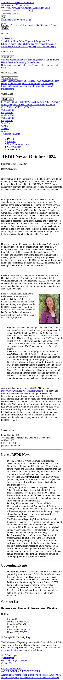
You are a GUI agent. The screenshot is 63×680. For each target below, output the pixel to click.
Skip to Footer (27, 2)
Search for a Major (9, 41)
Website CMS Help (16, 107)
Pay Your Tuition (9, 102)
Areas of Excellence (24, 81)
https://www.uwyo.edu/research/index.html (21, 390)
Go (3, 17)
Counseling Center (24, 62)
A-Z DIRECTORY (10, 671)
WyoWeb (5, 7)
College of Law (37, 46)
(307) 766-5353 (21, 632)
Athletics (20, 7)
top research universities (12, 650)
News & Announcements (18, 144)
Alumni (28, 7)
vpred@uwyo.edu (22, 629)
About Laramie (8, 81)
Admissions (26, 25)
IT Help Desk (30, 104)
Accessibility (54, 677)
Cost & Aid (38, 25)
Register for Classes (26, 102)
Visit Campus (7, 110)
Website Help (20, 675)
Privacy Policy (14, 677)
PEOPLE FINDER (31, 671)
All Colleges (50, 46)
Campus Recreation (10, 59)
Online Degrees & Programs (31, 41)
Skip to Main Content (11, 2)
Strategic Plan (41, 83)
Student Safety (39, 65)
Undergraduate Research (21, 86)
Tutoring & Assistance (34, 44)
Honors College (23, 46)
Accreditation (7, 675)
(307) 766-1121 (22, 660)
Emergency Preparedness (37, 675)
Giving (13, 7)
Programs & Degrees (11, 25)
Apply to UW (7, 115)
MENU (5, 28)
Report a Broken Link (11, 668)
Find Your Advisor (43, 102)
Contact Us (6, 663)
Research (11, 141)
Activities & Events (23, 65)
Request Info (7, 112)
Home (12, 139)
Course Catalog (16, 44)
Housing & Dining (28, 59)
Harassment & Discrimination (34, 677)
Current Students (51, 25)
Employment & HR (15, 104)
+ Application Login (41, 7)
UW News (30, 107)
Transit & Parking (45, 59)
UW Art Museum (42, 81)
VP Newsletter (14, 146)
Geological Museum (25, 83)
